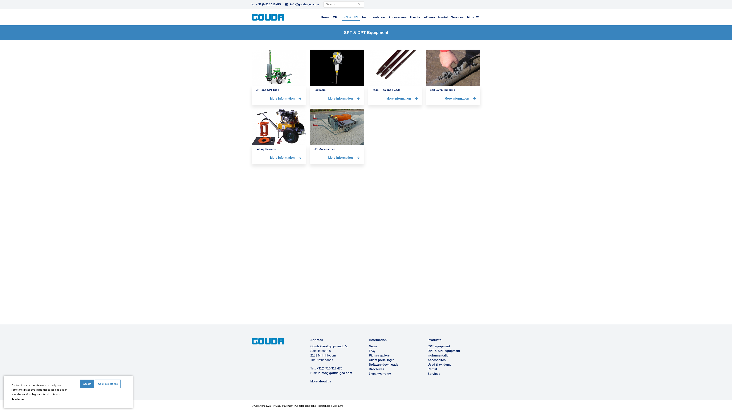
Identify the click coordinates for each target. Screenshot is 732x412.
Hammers (320, 89)
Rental (432, 369)
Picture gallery (379, 355)
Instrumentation (439, 355)
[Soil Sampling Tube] (453, 67)
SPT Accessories (324, 148)
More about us (320, 381)
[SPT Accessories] (337, 126)
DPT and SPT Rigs (267, 89)
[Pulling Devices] (279, 126)
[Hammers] (337, 67)
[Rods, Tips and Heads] (395, 67)
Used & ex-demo (440, 364)
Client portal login (381, 360)
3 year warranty (380, 373)
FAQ (372, 350)
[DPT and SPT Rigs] (279, 67)
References (324, 405)
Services (434, 373)
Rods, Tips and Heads (386, 89)
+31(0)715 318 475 (329, 368)
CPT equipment (439, 346)
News (373, 346)
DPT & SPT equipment (444, 350)
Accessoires (437, 360)
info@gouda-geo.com (304, 4)
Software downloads (383, 364)
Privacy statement (283, 405)
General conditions (305, 405)
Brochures (376, 369)
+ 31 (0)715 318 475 (268, 4)
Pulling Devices (265, 148)
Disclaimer (338, 405)
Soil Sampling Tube (442, 89)
